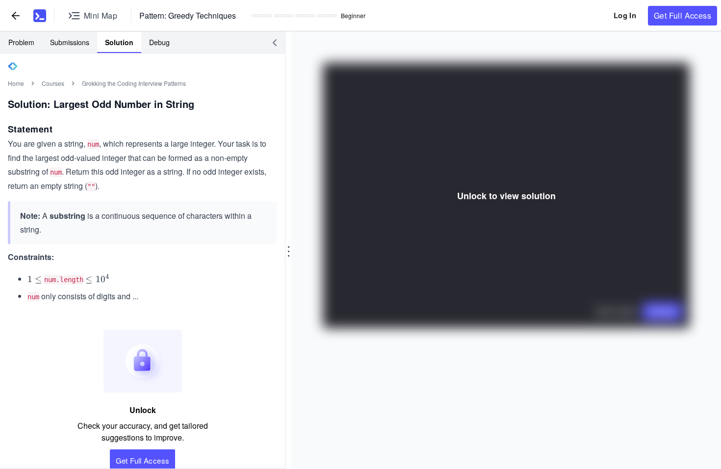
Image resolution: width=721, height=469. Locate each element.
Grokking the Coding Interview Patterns (134, 83)
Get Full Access (682, 15)
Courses (53, 83)
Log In (625, 15)
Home (16, 83)
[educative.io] (39, 15)
